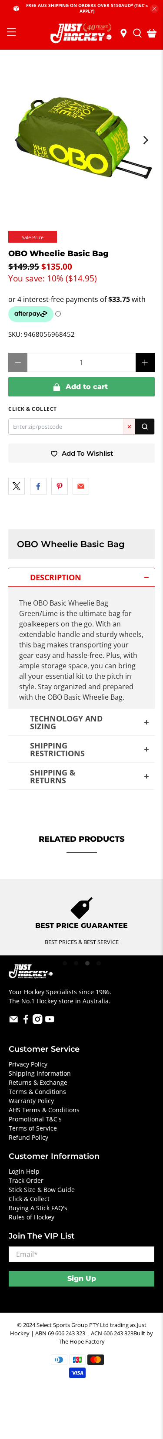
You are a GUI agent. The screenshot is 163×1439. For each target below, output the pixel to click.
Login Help (24, 1171)
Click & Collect (29, 1199)
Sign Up (81, 1278)
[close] (154, 8)
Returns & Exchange (38, 1082)
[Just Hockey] (82, 33)
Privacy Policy (28, 1064)
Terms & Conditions (37, 1091)
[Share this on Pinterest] (59, 486)
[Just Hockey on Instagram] (38, 1021)
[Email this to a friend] (81, 486)
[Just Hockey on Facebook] (26, 1021)
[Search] (144, 426)
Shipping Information (40, 1073)
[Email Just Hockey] (14, 1021)
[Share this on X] (16, 486)
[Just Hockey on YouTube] (50, 1021)
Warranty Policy (31, 1101)
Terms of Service (33, 1128)
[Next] (145, 140)
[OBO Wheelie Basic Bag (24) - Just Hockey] (81, 135)
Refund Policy (28, 1137)
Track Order (26, 1180)
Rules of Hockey (31, 1217)
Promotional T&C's (35, 1119)
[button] (81, 577)
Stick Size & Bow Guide (42, 1189)
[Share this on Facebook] (38, 486)
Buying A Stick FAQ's (38, 1208)
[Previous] (17, 140)
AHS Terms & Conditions (44, 1110)
